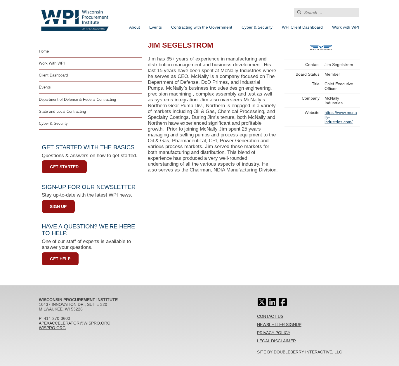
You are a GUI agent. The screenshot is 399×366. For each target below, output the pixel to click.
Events (155, 27)
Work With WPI (52, 63)
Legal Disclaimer (276, 341)
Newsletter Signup (279, 324)
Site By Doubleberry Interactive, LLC (299, 352)
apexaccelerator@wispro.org (74, 323)
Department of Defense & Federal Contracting (77, 99)
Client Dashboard (53, 75)
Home (44, 51)
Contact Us (270, 316)
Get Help (60, 258)
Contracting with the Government (201, 27)
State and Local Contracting (62, 111)
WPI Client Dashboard (302, 27)
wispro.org (52, 327)
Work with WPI (345, 27)
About (134, 27)
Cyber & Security (257, 27)
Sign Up (58, 206)
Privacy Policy (273, 332)
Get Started (64, 166)
